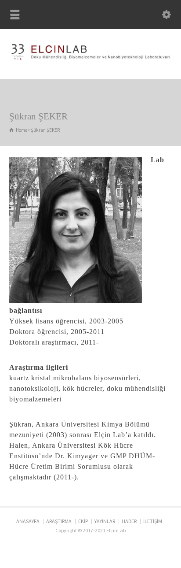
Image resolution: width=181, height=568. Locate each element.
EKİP (83, 521)
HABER (129, 521)
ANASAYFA (28, 521)
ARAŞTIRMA (59, 521)
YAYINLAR (104, 521)
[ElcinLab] (90, 60)
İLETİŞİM (152, 521)
